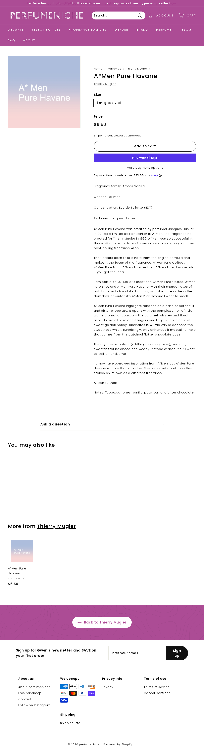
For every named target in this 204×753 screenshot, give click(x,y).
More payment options (145, 167)
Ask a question (55, 424)
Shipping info (70, 723)
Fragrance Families (88, 30)
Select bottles (46, 30)
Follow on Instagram (34, 705)
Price (98, 116)
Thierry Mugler (137, 68)
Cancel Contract (157, 693)
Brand (142, 30)
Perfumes (114, 68)
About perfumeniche (34, 687)
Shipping (100, 135)
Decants (16, 30)
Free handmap (29, 693)
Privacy (107, 687)
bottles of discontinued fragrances (100, 3)
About (29, 40)
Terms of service (157, 687)
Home (98, 68)
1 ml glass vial (109, 103)
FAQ (11, 40)
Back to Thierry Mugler (105, 622)
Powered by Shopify (117, 744)
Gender (121, 30)
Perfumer (165, 30)
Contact (24, 699)
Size (97, 94)
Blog (187, 30)
